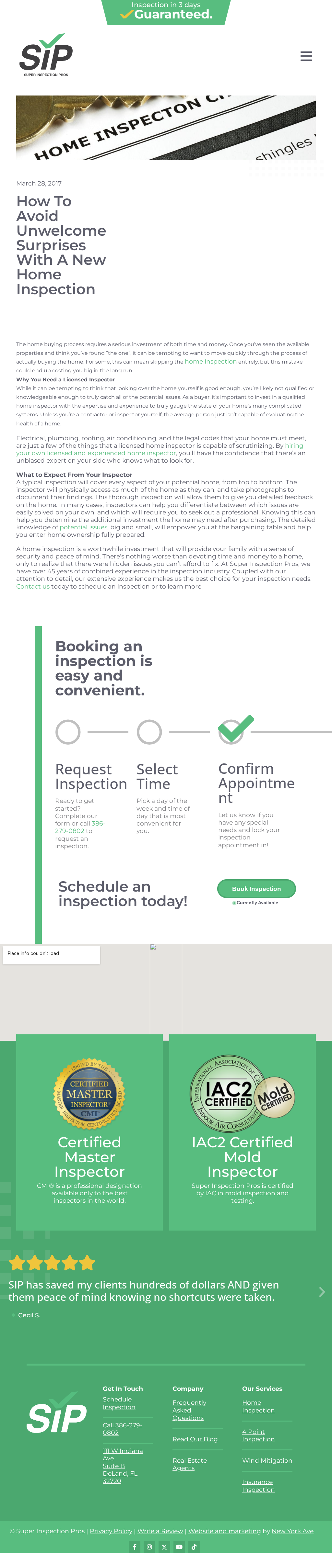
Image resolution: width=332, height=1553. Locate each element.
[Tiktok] (194, 1547)
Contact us (33, 586)
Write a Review (160, 1531)
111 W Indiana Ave (123, 1454)
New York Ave (293, 1531)
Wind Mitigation (267, 1460)
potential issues (83, 527)
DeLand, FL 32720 (120, 1477)
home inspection (211, 361)
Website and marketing (224, 1531)
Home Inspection (258, 1406)
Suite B (114, 1466)
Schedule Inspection (119, 1403)
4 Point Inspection (258, 1435)
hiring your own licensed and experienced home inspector (159, 449)
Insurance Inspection (258, 1485)
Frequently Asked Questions (189, 1410)
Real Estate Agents (189, 1464)
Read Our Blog (195, 1439)
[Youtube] (179, 1547)
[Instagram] (149, 1547)
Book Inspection (256, 888)
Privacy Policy (111, 1531)
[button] (322, 1292)
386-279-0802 (80, 827)
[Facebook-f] (134, 1547)
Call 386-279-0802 (122, 1428)
